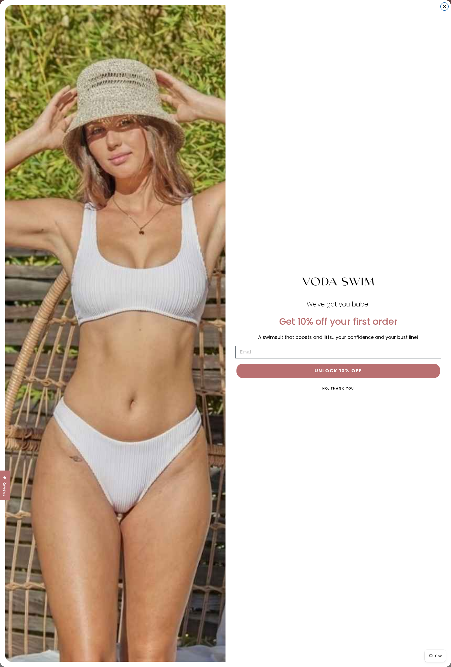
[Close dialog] (444, 6)
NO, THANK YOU (338, 388)
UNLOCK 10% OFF (338, 370)
